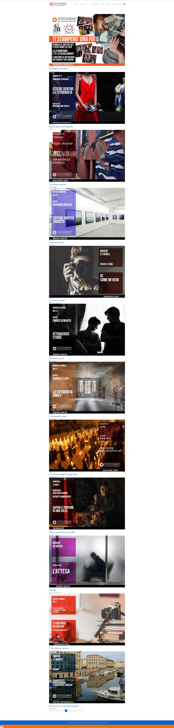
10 (68, 710)
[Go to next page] (79, 710)
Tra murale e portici (58, 184)
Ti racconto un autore (58, 648)
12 (74, 710)
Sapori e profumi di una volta (62, 532)
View (53, 66)
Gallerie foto (95, 4)
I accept (1, 727)
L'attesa (52, 590)
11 (71, 710)
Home (76, 4)
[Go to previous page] (53, 710)
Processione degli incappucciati (63, 474)
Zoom (50, 66)
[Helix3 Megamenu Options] (124, 4)
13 (76, 710)
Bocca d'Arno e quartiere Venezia (64, 706)
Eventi (88, 4)
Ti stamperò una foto (58, 68)
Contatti (108, 4)
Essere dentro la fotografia (61, 126)
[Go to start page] (50, 710)
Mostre (102, 4)
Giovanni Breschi (56, 242)
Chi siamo (82, 4)
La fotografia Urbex (57, 416)
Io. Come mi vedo (57, 300)
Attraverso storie (56, 358)
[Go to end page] (81, 710)
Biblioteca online (117, 4)
